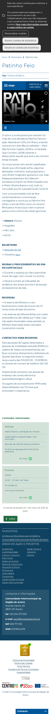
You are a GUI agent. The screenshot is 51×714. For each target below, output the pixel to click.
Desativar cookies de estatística (22, 47)
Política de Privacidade (23, 660)
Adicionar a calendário (35, 85)
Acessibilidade (23, 672)
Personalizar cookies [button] (16, 33)
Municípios (16, 57)
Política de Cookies (23, 663)
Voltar (12, 519)
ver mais (23, 458)
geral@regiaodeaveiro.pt (26, 619)
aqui (18, 254)
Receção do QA (12, 250)
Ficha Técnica (23, 666)
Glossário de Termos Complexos (23, 669)
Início (4, 57)
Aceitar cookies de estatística (20, 40)
